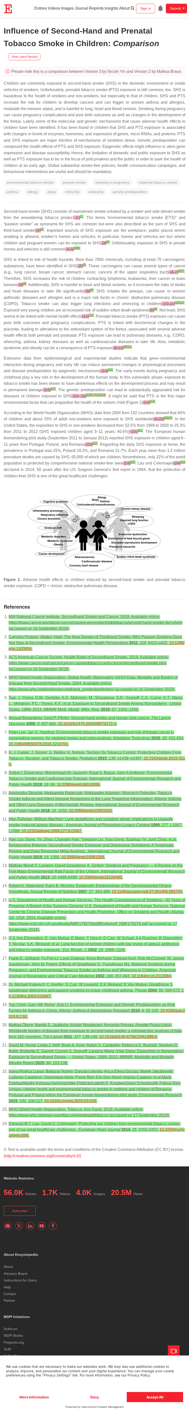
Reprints (96, 8)
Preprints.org (14, 1342)
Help (7, 1287)
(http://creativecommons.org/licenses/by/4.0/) (42, 1156)
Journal (81, 8)
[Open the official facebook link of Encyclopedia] (53, 1226)
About (124, 8)
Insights (111, 8)
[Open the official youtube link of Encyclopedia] (42, 1226)
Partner (9, 1300)
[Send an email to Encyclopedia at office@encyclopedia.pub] (8, 1226)
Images (67, 8)
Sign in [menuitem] (145, 8)
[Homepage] (8, 9)
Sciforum (10, 1329)
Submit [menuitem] (175, 8)
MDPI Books (13, 1335)
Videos (54, 8)
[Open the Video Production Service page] (174, 1351)
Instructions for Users (20, 1280)
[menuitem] (160, 8)
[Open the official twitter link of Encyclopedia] (19, 1226)
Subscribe (20, 1211)
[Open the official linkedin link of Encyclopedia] (30, 1226)
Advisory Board (15, 1274)
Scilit (7, 1349)
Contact (10, 1294)
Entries (40, 8)
